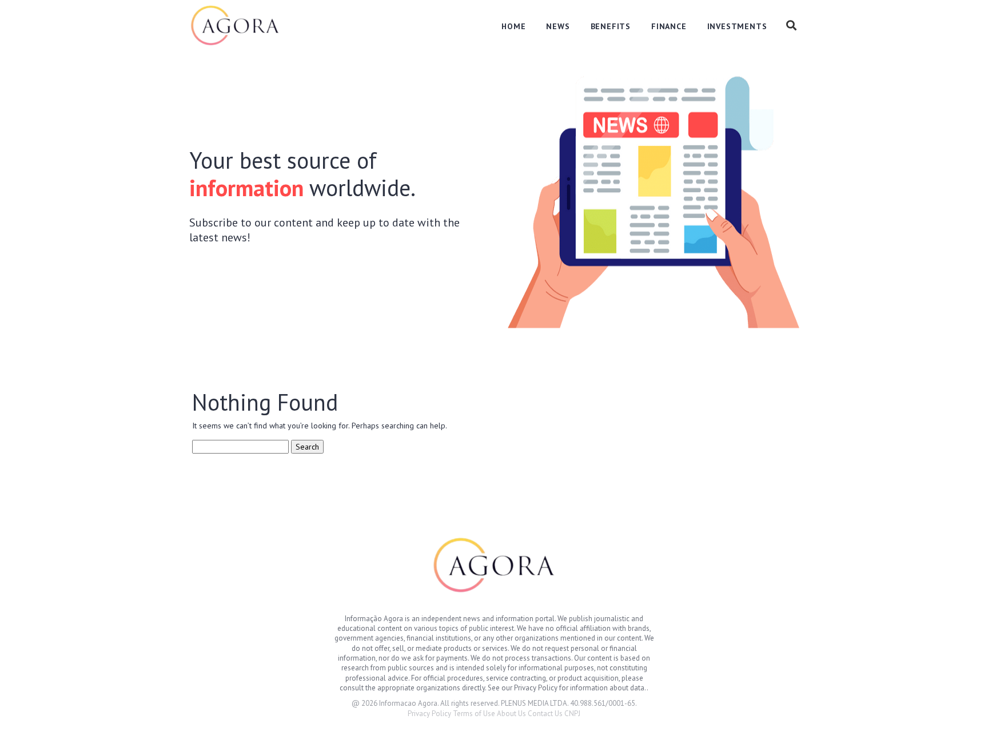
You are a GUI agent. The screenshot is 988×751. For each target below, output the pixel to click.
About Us (511, 713)
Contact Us (545, 713)
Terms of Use (474, 713)
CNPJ (572, 713)
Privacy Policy (429, 713)
